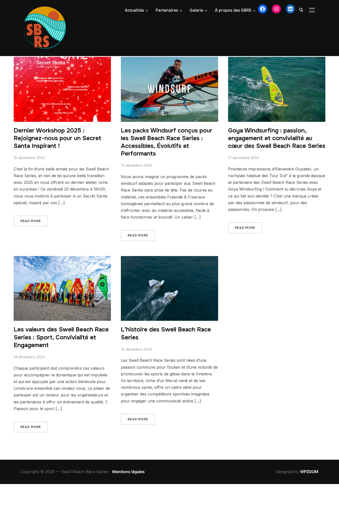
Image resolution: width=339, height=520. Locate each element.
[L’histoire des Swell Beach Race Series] (169, 259)
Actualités (134, 10)
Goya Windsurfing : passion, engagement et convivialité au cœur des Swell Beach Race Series (276, 138)
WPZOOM (309, 471)
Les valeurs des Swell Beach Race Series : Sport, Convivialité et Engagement (61, 337)
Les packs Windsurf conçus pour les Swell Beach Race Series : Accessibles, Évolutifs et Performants (166, 142)
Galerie (196, 10)
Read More (30, 221)
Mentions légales (128, 471)
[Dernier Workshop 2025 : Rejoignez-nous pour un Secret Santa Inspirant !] (62, 60)
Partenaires (167, 10)
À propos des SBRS (233, 10)
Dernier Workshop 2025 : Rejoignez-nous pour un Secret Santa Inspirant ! (57, 138)
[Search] (301, 9)
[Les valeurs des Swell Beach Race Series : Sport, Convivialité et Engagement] (62, 259)
